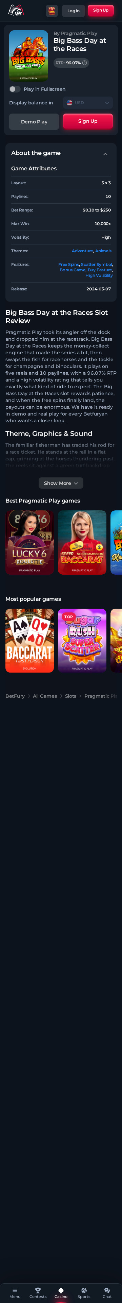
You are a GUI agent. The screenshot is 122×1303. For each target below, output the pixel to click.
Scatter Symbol (96, 264)
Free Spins (68, 264)
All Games (45, 696)
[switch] (61, 89)
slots (71, 696)
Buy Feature (100, 269)
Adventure (82, 250)
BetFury (15, 696)
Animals (103, 250)
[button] (29, 542)
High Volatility (99, 275)
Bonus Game (72, 269)
